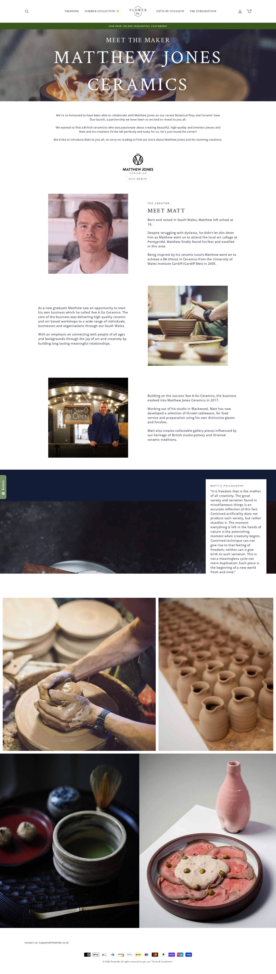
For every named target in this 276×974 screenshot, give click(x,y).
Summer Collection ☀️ (102, 11)
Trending (72, 11)
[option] (141, 26)
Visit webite (138, 179)
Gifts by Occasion (170, 11)
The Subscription (203, 11)
